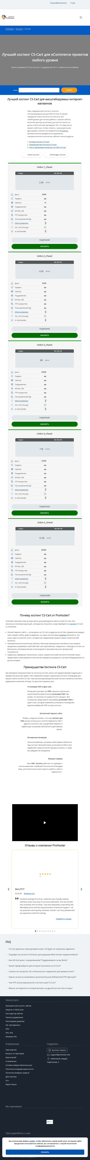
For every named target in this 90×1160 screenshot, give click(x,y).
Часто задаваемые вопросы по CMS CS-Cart (47, 147)
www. (16, 90)
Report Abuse (11, 1084)
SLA (7, 1080)
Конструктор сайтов (14, 1013)
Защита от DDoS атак (15, 1009)
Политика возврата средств (17, 1073)
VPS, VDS (9, 1033)
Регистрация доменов (15, 1021)
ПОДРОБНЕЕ (44, 240)
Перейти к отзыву (63, 919)
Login (73, 3)
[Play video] (45, 823)
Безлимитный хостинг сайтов (18, 1006)
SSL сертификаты (13, 1025)
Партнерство (11, 1050)
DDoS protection (21, 223)
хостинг (73, 624)
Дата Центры (11, 1076)
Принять (45, 1152)
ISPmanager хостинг (58, 155)
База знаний (11, 1057)
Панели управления (14, 1017)
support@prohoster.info (59, 3)
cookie (32, 1141)
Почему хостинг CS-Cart (39, 142)
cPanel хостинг (33, 155)
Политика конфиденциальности (20, 1069)
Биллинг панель (59, 1050)
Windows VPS (11, 1036)
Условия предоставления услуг (19, 1065)
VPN (7, 1029)
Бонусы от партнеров (15, 1053)
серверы (62, 635)
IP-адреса (64, 131)
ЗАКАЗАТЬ (44, 246)
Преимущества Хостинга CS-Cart (42, 144)
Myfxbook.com (29, 893)
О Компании (11, 1061)
